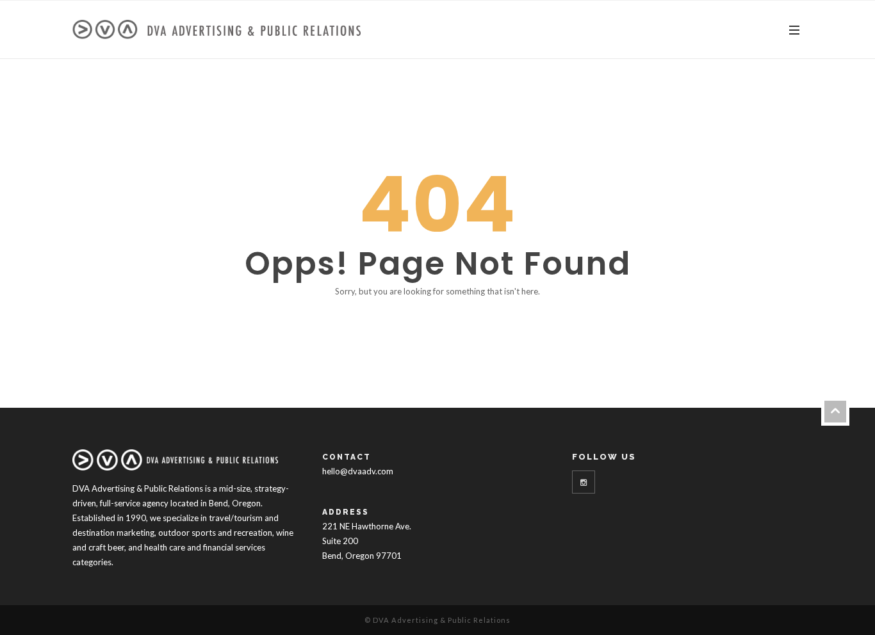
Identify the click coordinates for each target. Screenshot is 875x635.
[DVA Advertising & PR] (216, 30)
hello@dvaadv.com (357, 471)
